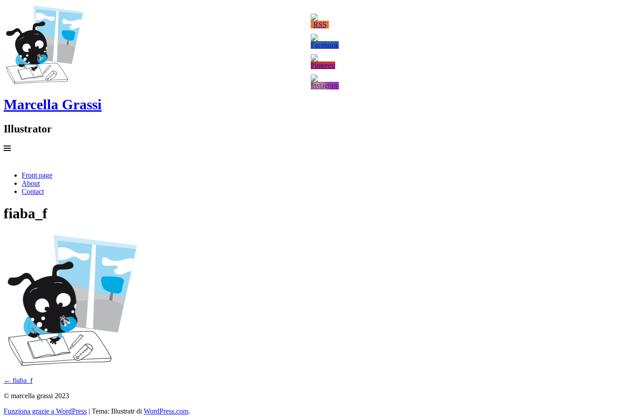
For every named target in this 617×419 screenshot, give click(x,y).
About (31, 183)
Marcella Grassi (53, 104)
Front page (37, 175)
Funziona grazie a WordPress (45, 411)
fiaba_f (18, 380)
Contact (33, 191)
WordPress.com (166, 411)
